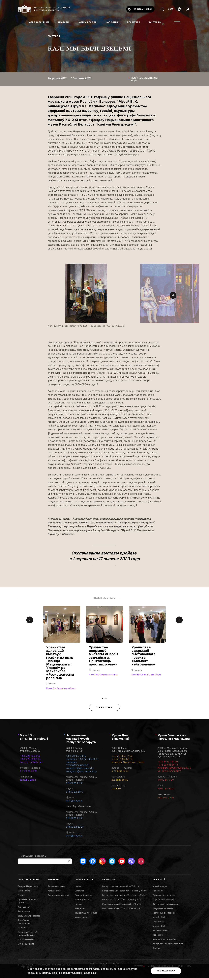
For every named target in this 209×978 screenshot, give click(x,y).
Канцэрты (80, 908)
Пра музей (158, 890)
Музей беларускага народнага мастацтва (174, 737)
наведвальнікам (38, 22)
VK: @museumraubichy (170, 771)
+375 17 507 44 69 (168, 761)
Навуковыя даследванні (164, 913)
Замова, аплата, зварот (164, 939)
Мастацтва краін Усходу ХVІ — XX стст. (122, 908)
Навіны (78, 886)
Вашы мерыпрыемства (29, 916)
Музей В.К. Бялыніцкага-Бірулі (34, 737)
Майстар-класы (82, 899)
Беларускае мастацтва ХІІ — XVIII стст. (121, 886)
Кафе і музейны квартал (164, 899)
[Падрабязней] (61, 650)
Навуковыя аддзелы (163, 908)
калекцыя (112, 22)
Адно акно (158, 935)
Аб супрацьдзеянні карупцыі (168, 943)
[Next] (173, 295)
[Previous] (29, 620)
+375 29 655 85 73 (168, 764)
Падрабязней (54, 688)
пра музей (133, 22)
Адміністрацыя (160, 886)
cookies (61, 968)
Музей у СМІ (159, 917)
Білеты (21, 895)
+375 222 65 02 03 (30, 759)
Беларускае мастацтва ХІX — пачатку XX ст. (124, 890)
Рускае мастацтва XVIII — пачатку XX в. (122, 899)
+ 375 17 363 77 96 (122, 755)
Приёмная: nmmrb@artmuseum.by (77, 763)
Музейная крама (26, 944)
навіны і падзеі (87, 22)
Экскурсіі (79, 890)
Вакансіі (156, 948)
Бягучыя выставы (56, 886)
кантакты (155, 22)
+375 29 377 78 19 (76, 755)
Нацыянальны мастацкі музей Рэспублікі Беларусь (81, 739)
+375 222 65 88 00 (30, 755)
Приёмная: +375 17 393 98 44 (82, 759)
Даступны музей (26, 939)
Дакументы (158, 921)
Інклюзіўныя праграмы (86, 913)
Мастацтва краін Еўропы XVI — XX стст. (122, 904)
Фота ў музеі (24, 911)
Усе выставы (104, 707)
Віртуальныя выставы (58, 895)
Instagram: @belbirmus (31, 762)
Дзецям (22, 927)
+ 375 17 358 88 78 (122, 759)
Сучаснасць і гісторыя (164, 895)
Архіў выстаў (54, 890)
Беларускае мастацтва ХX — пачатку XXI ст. (124, 895)
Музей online (24, 890)
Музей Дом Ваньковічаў (121, 737)
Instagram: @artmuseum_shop (81, 771)
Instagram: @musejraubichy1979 (174, 767)
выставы (63, 22)
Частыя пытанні (160, 930)
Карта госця (24, 907)
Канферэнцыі (81, 917)
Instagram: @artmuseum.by (80, 768)
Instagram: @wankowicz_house (128, 762)
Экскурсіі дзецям (83, 895)
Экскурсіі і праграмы (28, 886)
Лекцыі (78, 904)
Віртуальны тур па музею (165, 904)
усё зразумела (166, 971)
